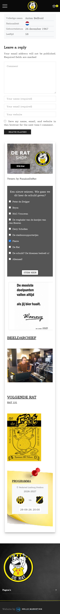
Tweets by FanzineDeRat (21, 178)
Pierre (15, 241)
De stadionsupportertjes (25, 234)
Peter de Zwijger (21, 201)
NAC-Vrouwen (20, 213)
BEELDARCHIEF (21, 338)
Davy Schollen (20, 228)
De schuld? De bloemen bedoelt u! (30, 253)
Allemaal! (17, 259)
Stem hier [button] (30, 272)
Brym (15, 207)
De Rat (16, 247)
